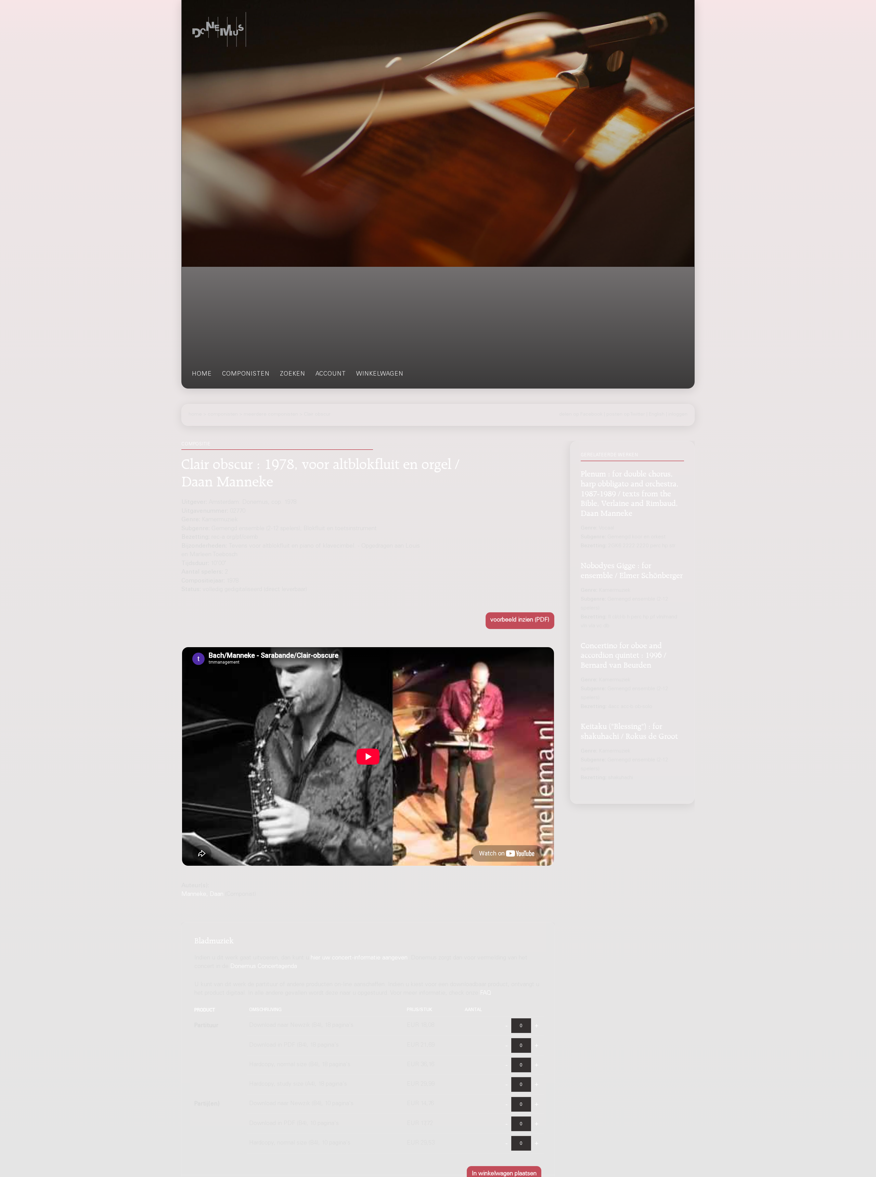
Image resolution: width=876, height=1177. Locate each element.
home (202, 374)
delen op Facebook (581, 414)
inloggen (677, 414)
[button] (520, 620)
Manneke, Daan (202, 895)
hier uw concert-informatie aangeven (359, 958)
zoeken (292, 374)
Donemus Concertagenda (263, 967)
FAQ (485, 993)
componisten (246, 374)
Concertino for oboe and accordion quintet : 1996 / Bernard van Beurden (623, 654)
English (657, 414)
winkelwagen (379, 374)
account (330, 374)
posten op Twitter (625, 414)
